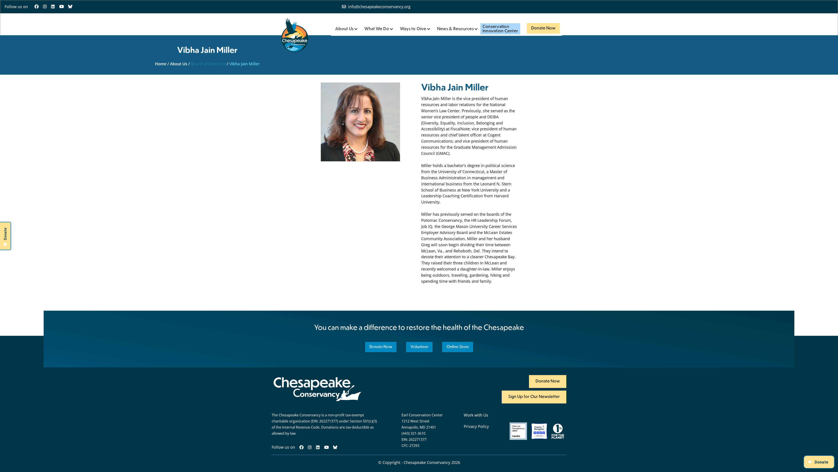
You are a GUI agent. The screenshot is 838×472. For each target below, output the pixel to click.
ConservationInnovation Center (500, 29)
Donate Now (543, 28)
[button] (346, 29)
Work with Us (476, 415)
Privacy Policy (476, 426)
